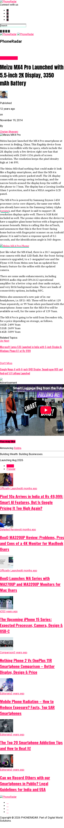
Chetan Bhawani (9, 131)
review (5, 211)
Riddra (17, 448)
